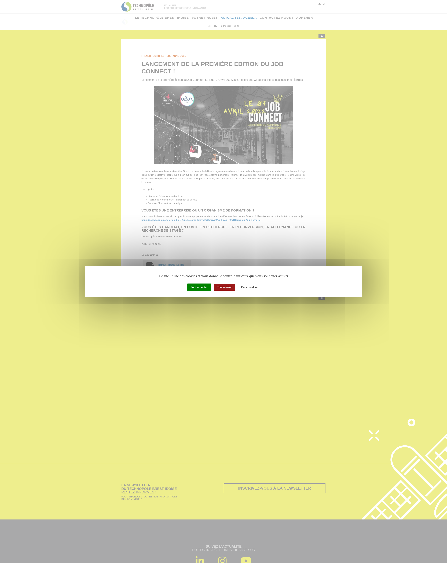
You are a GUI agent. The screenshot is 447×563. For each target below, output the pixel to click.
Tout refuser (224, 287)
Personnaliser (249, 287)
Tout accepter (199, 287)
